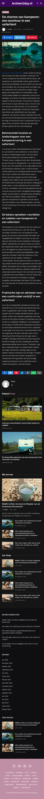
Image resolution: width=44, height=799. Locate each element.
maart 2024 (6, 706)
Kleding (6, 779)
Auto (27, 773)
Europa (27, 776)
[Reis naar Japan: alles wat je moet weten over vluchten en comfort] (7, 546)
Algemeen (19, 773)
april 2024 (5, 703)
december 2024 (7, 683)
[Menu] (3, 3)
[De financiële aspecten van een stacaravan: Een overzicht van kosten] (22, 443)
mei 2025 (5, 673)
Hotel (34, 776)
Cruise (8, 776)
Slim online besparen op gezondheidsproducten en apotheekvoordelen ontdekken (26, 533)
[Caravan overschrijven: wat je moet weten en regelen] (22, 409)
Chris (10, 29)
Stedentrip (25, 781)
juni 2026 (5, 660)
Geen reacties (28, 29)
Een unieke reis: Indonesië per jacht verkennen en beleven (21, 626)
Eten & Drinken (17, 776)
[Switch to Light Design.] (37, 3)
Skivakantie (15, 781)
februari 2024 (6, 709)
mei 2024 (5, 699)
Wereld (16, 787)
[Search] (41, 3)
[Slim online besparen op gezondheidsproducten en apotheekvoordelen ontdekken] (7, 534)
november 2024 (7, 686)
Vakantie (34, 781)
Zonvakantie (25, 787)
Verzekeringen (21, 784)
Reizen (6, 781)
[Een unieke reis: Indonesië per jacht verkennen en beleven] (7, 523)
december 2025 (7, 663)
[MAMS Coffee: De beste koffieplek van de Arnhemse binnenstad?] (22, 490)
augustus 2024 (7, 693)
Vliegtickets (32, 784)
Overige (35, 779)
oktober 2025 (6, 666)
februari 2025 (6, 680)
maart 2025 (6, 676)
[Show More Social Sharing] (40, 37)
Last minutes (16, 779)
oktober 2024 (6, 689)
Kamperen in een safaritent (12, 73)
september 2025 (7, 670)
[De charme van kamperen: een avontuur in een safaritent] (22, 55)
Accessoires (9, 773)
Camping (5, 12)
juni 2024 (5, 696)
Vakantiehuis (9, 784)
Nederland (27, 779)
